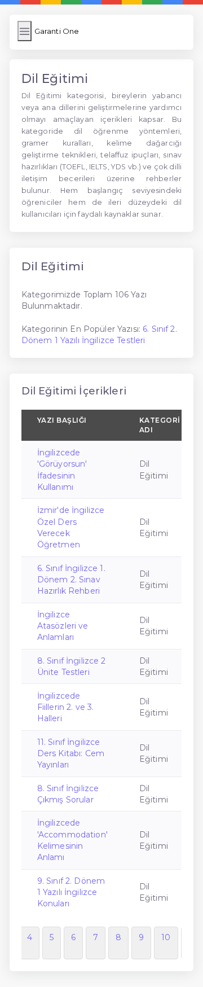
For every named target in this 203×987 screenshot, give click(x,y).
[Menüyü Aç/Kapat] (24, 31)
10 (165, 937)
